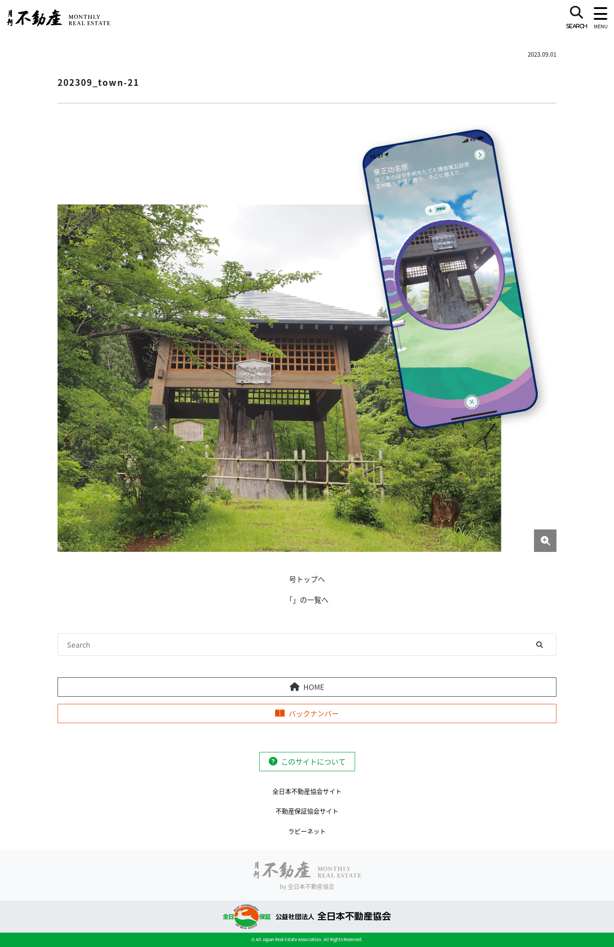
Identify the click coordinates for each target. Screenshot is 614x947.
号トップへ (307, 579)
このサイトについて (313, 761)
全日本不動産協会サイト (307, 791)
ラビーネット (307, 831)
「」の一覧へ (307, 599)
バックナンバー (314, 713)
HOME (313, 686)
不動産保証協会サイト (307, 810)
